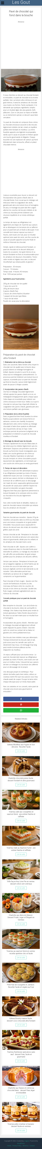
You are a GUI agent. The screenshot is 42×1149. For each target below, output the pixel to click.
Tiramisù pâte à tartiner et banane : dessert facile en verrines (21, 1125)
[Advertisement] (21, 44)
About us (25, 1146)
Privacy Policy (16, 1146)
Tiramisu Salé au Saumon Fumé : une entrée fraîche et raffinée (21, 849)
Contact (32, 1146)
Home (9, 1146)
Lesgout (26, 1141)
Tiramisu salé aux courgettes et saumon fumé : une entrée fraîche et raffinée (21, 814)
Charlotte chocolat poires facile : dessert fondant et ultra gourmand (21, 779)
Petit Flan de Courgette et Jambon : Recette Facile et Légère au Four (21, 986)
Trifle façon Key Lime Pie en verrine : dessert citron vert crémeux (21, 882)
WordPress (21, 1143)
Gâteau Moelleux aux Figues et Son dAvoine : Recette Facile (21, 746)
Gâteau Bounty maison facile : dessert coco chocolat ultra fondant (21, 1019)
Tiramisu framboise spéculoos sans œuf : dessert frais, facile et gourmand (21, 1054)
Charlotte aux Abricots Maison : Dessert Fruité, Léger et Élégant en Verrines (21, 917)
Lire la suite (21, 751)
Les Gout (21, 2)
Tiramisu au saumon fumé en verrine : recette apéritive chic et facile (21, 952)
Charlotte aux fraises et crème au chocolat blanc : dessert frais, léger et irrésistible (21, 1090)
